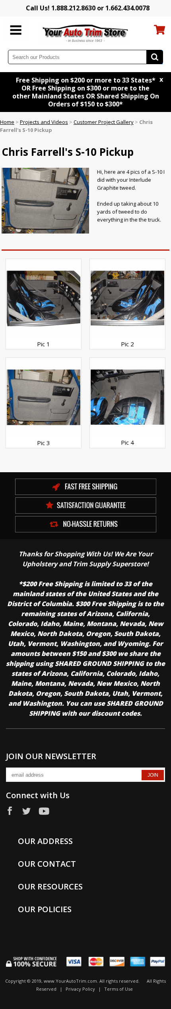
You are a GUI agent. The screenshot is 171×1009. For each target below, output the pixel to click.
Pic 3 (43, 443)
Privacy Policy (80, 989)
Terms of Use (118, 989)
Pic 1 (43, 344)
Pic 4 (127, 442)
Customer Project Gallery (104, 122)
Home (7, 122)
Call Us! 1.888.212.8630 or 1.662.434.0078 (88, 8)
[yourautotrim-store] (85, 32)
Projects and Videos (44, 122)
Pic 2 (127, 344)
